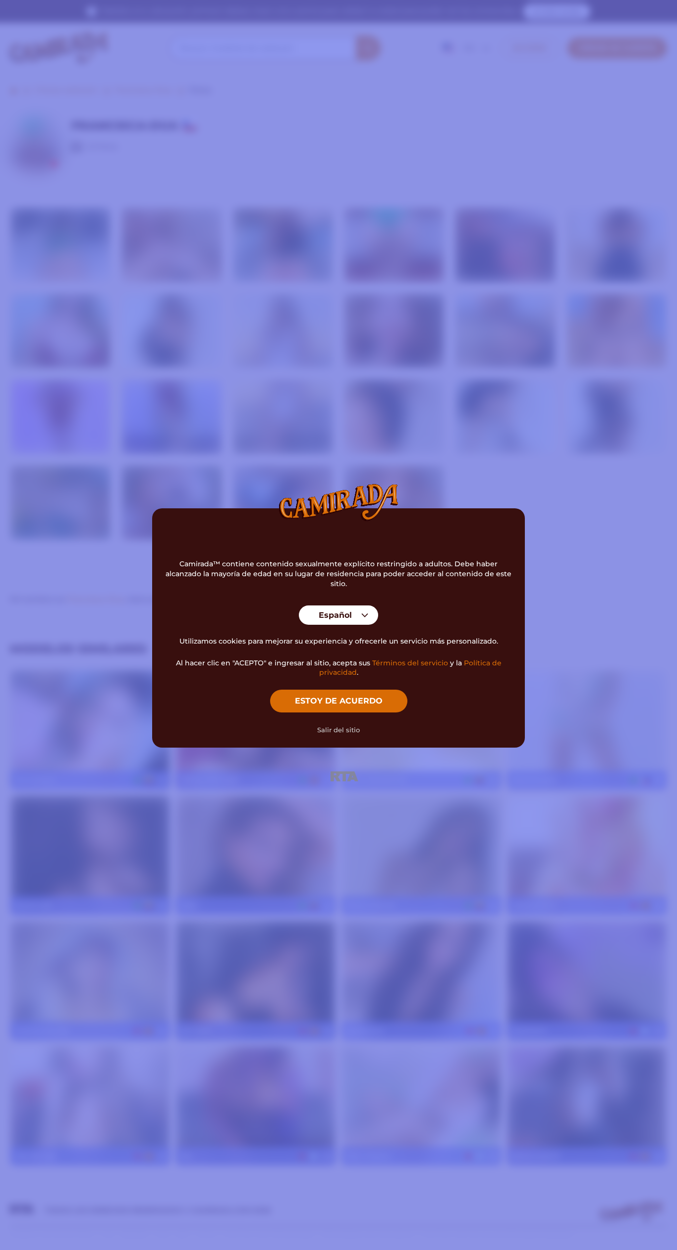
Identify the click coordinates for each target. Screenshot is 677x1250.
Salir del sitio (338, 730)
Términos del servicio (410, 662)
